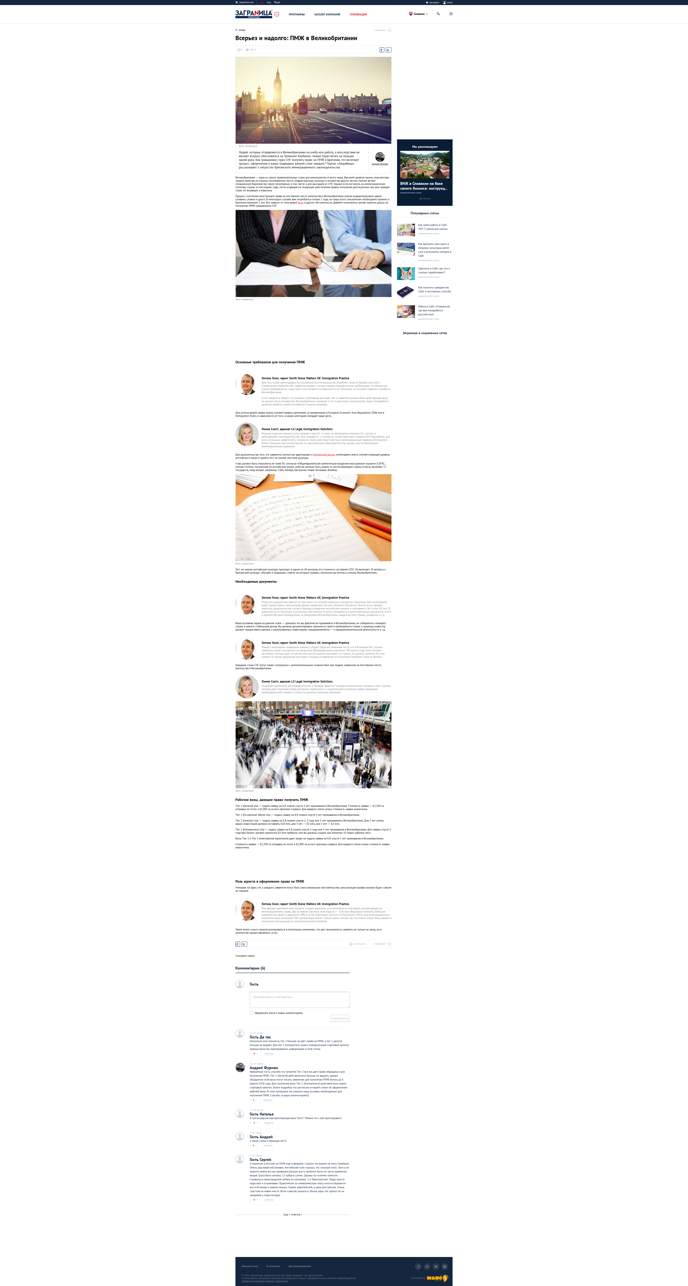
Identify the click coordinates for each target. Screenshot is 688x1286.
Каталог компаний (327, 14)
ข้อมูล (277, 2)
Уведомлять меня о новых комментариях (279, 1013)
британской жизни (324, 454)
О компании (273, 1266)
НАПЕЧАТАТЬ (360, 944)
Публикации (358, 14)
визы (301, 202)
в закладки (380, 30)
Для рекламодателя (300, 1266)
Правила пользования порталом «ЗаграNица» (265, 1281)
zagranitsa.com (246, 2)
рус (262, 2)
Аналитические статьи (410, 193)
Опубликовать (340, 1018)
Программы (297, 14)
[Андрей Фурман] (380, 156)
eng (269, 2)
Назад (242, 30)
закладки (434, 2)
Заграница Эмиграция (254, 14)
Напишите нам (250, 1266)
